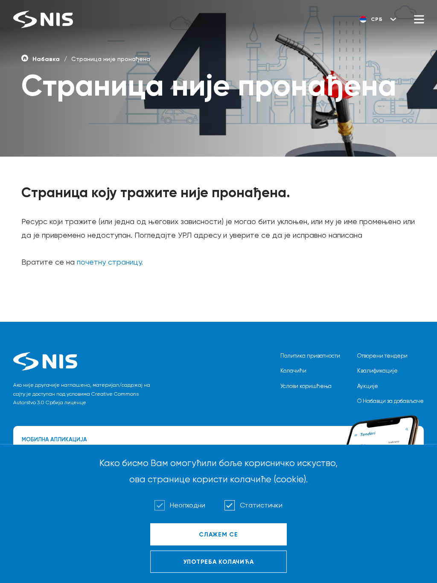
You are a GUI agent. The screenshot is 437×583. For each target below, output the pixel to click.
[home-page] (24, 57)
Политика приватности (310, 356)
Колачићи (293, 370)
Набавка (46, 58)
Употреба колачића (219, 562)
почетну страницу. (110, 261)
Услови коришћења (306, 386)
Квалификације (377, 370)
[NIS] (43, 19)
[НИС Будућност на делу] (85, 361)
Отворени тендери (382, 356)
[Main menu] (419, 19)
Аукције (367, 386)
